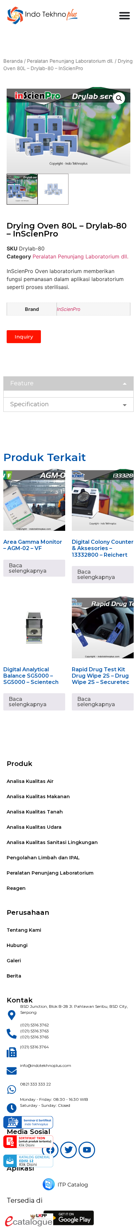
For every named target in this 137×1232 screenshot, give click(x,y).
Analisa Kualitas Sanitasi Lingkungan (52, 842)
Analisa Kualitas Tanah (35, 812)
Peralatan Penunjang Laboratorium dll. (70, 61)
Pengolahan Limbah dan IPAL (43, 858)
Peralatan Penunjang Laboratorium (50, 873)
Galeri (14, 961)
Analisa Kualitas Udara (34, 827)
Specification (29, 404)
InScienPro (68, 309)
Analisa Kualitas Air (30, 781)
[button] (119, 98)
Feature (22, 383)
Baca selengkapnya (28, 568)
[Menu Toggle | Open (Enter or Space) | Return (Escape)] (124, 15)
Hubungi (17, 945)
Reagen (16, 888)
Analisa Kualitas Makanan (38, 797)
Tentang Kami (24, 930)
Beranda (13, 61)
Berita (14, 976)
